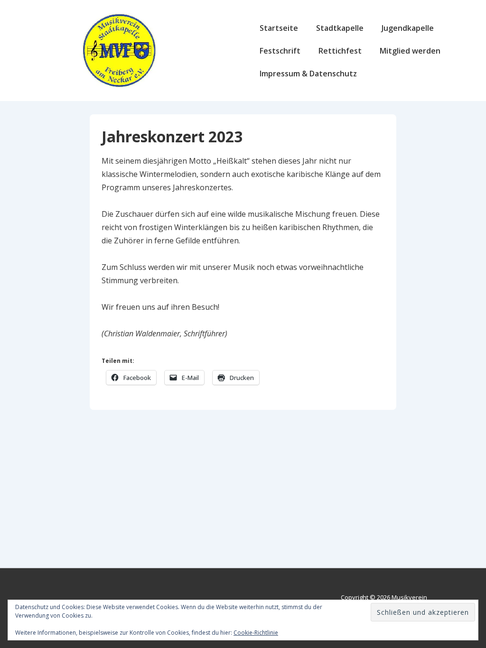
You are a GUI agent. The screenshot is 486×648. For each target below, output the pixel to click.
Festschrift (280, 51)
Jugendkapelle (408, 28)
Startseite (279, 28)
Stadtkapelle (340, 28)
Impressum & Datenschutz (308, 73)
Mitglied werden (410, 51)
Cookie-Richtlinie (256, 633)
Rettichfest (340, 51)
